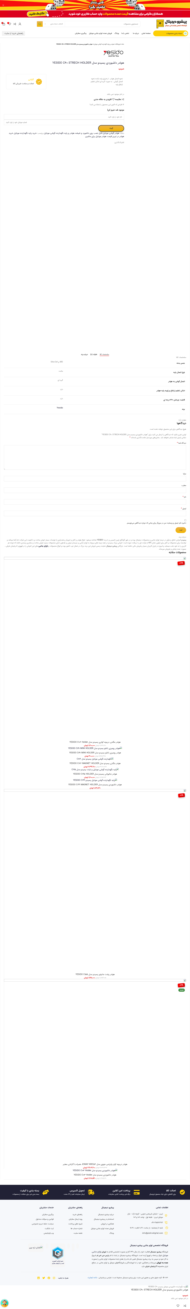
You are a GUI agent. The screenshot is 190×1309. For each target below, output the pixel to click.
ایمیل (183, 508)
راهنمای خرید (77, 1214)
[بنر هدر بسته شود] (3, 5)
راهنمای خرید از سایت (13, 33)
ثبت (111, 128)
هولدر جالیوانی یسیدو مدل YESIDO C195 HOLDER (95, 774)
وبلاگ (111, 1233)
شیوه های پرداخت (75, 1223)
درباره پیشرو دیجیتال (106, 1214)
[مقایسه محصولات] (14, 24)
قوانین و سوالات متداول (45, 1219)
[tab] (104, 354)
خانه (123, 44)
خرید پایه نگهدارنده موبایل (25, 133)
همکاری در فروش (107, 1223)
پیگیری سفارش (48, 1214)
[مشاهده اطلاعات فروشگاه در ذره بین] (36, 1247)
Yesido (60, 407)
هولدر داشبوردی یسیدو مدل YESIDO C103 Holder (95, 1175)
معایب (183, 485)
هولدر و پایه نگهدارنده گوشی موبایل (104, 44)
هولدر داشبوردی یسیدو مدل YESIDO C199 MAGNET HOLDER (95, 784)
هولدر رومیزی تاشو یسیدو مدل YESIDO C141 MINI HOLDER (95, 752)
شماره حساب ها (76, 1228)
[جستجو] (40, 24)
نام (184, 497)
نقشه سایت (78, 1233)
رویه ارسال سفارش (75, 1219)
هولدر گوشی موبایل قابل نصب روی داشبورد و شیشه (97, 133)
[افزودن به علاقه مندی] (6, 573)
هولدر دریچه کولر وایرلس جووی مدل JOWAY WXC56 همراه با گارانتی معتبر (95, 1164)
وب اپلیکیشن (49, 1233)
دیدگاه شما (181, 443)
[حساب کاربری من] (19, 24)
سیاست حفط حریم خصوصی (43, 1223)
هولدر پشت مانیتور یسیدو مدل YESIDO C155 (95, 974)
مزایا (184, 473)
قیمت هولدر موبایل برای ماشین (98, 136)
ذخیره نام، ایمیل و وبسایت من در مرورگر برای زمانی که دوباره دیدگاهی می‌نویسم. (156, 523)
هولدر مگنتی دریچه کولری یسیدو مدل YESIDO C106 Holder (95, 742)
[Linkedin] (38, 1278)
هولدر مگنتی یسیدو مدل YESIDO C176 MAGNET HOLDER (95, 763)
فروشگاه (118, 44)
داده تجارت (92, 1277)
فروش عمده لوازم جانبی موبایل (102, 1228)
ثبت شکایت (49, 1228)
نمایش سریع (6, 567)
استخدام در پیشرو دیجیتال (104, 1219)
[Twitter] (43, 1278)
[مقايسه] (6, 561)
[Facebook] (49, 1278)
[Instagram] (54, 1278)
